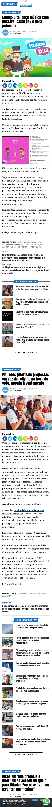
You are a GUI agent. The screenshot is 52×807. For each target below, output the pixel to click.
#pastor (7, 596)
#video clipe (35, 247)
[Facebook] (4, 85)
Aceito (35, 800)
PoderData (39, 456)
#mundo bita (21, 247)
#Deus (33, 594)
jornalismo (17, 33)
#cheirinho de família (13, 245)
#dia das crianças (33, 245)
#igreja (42, 594)
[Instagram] (30, 85)
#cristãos (23, 594)
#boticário (24, 242)
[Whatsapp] (20, 85)
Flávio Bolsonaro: (22, 532)
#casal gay (37, 242)
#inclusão (8, 247)
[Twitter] (10, 85)
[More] (36, 85)
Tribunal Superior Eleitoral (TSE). (18, 577)
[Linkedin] (15, 85)
